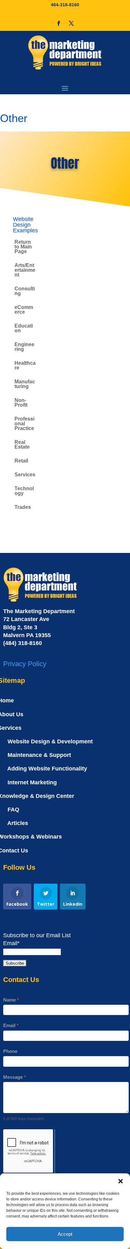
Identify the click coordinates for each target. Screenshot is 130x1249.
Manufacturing (25, 384)
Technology (24, 491)
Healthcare (25, 365)
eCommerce (24, 310)
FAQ (13, 809)
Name (11, 999)
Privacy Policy (24, 664)
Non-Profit (21, 403)
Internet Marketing (32, 782)
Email (11, 1025)
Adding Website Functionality (47, 768)
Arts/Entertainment (25, 270)
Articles (17, 823)
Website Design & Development (50, 741)
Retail (21, 460)
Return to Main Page (23, 246)
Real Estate (22, 444)
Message (14, 1077)
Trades (23, 507)
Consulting (25, 291)
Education (24, 328)
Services (25, 474)
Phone (10, 1051)
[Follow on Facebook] (59, 23)
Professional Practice (24, 423)
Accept (65, 1234)
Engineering (24, 347)
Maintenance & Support (39, 755)
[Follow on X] (71, 23)
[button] (120, 1181)
